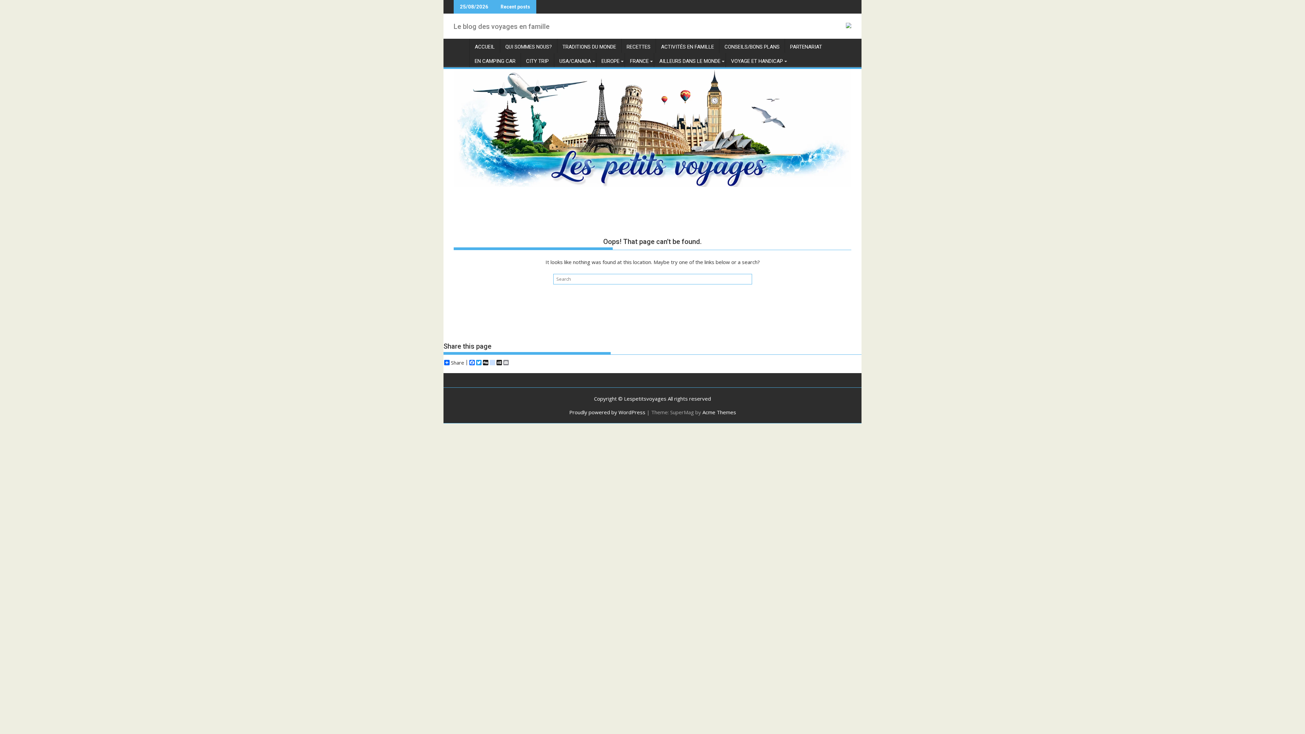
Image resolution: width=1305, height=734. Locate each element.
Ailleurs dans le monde (689, 61)
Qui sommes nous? (528, 47)
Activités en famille (687, 47)
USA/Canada (575, 61)
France (639, 61)
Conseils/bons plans (752, 47)
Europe (611, 61)
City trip (537, 61)
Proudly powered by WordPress (607, 412)
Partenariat (806, 47)
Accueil (485, 47)
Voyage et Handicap (757, 61)
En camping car (495, 61)
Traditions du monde (589, 47)
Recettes (638, 47)
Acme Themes (719, 412)
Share (457, 362)
